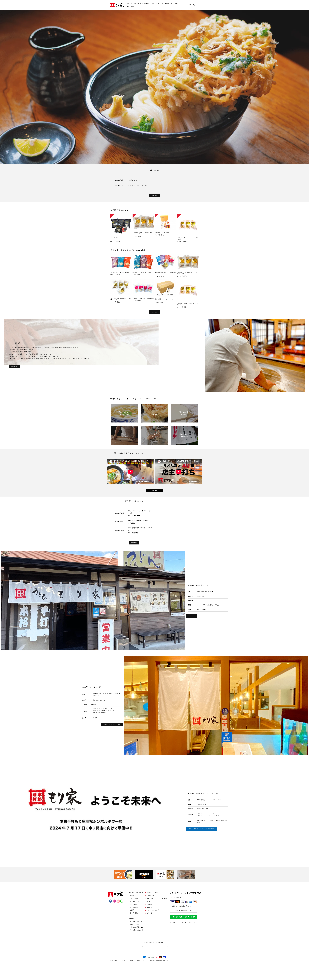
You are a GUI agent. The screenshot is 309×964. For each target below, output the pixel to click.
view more (155, 195)
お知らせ (149, 913)
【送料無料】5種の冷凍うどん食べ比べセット (165, 273)
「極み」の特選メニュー (137, 927)
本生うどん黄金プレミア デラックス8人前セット (121, 238)
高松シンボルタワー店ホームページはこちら (202, 828)
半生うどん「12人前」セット (162, 232)
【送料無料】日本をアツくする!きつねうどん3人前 (187, 238)
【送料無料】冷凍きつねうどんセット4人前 (143, 298)
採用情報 (132, 910)
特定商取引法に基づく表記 (162, 960)
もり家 (115, 960)
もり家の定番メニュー (136, 921)
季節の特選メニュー (136, 924)
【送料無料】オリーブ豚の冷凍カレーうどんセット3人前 (143, 233)
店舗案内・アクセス (153, 892)
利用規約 (139, 960)
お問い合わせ (151, 904)
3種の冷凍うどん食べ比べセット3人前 (119, 272)
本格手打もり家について (136, 892)
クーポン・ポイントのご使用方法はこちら (182, 922)
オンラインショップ (153, 910)
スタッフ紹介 (134, 898)
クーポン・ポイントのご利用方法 (157, 898)
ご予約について (151, 895)
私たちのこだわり (135, 901)
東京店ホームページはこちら (111, 724)
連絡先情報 (152, 960)
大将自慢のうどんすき (136, 930)
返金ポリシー (133, 960)
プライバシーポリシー (153, 901)
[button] (134, 3)
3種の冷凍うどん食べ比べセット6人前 (142, 272)
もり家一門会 (134, 913)
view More (192, 616)
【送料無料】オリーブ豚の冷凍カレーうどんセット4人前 (120, 299)
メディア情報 (134, 907)
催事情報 (149, 907)
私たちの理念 (134, 904)
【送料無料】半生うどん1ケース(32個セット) (165, 299)
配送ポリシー (145, 960)
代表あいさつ (134, 895)
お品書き (131, 918)
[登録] (167, 947)
